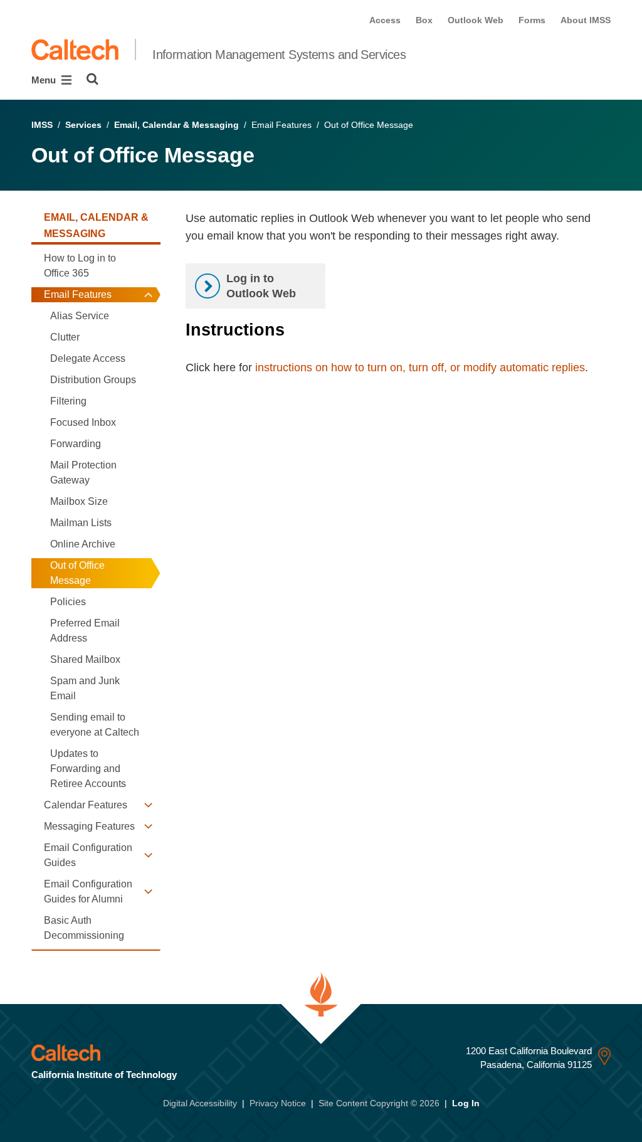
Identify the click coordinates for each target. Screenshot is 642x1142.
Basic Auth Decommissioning (84, 928)
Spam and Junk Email (85, 688)
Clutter (65, 337)
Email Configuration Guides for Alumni (88, 891)
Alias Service (79, 315)
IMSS (42, 125)
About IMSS (585, 20)
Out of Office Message (77, 573)
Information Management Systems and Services (279, 54)
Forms (531, 20)
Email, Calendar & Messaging (176, 125)
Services (83, 125)
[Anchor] (295, 329)
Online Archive (82, 544)
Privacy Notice (278, 1103)
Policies (68, 601)
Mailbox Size (79, 501)
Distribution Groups (93, 379)
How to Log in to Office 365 (80, 265)
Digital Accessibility (200, 1103)
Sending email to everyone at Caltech (94, 725)
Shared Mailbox (85, 659)
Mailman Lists (81, 522)
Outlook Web (475, 20)
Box (424, 20)
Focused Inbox (83, 422)
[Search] (92, 79)
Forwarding (75, 443)
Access (385, 20)
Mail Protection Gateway (83, 472)
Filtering (68, 401)
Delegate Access (87, 358)
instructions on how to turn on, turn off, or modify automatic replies (420, 367)
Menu (44, 80)
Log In (466, 1103)
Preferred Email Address (85, 630)
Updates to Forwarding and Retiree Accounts (88, 768)
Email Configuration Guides (88, 855)
